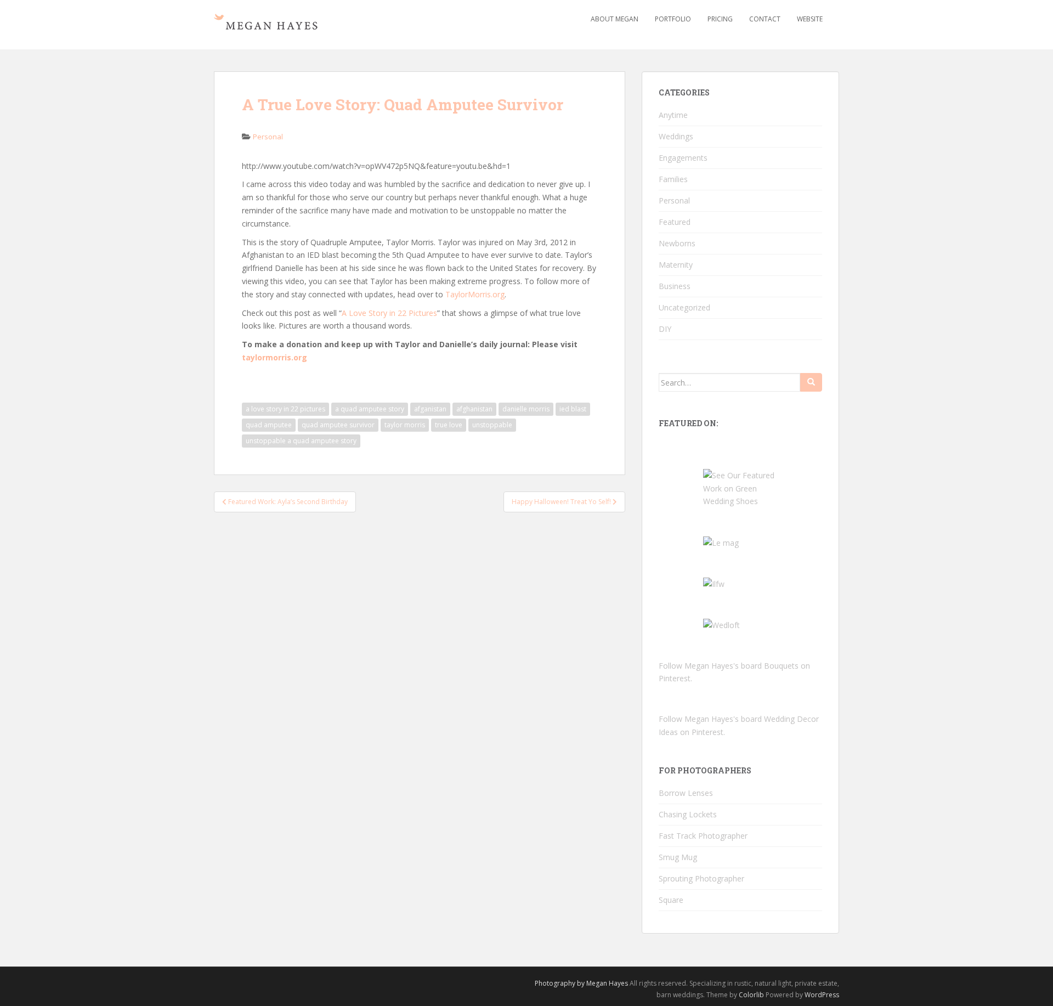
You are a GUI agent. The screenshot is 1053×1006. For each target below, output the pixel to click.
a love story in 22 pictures (285, 409)
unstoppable (492, 424)
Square (671, 900)
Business (674, 286)
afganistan (430, 409)
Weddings (676, 136)
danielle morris (526, 409)
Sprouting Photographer (701, 878)
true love (448, 424)
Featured (674, 222)
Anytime (673, 115)
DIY (665, 329)
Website (810, 19)
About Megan (614, 19)
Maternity (676, 264)
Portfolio (673, 19)
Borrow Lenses (686, 793)
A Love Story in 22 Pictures (389, 313)
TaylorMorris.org (475, 294)
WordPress (822, 994)
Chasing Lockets (688, 814)
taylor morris (404, 424)
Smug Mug (678, 857)
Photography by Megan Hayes (581, 983)
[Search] (811, 382)
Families (673, 179)
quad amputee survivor (338, 424)
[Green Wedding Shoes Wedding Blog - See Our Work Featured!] (740, 487)
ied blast (572, 409)
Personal (268, 137)
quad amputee (269, 424)
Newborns (677, 243)
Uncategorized (684, 307)
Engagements (683, 157)
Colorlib (751, 994)
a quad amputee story (369, 409)
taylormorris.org (274, 357)
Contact (764, 19)
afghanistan (474, 409)
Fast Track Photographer (703, 835)
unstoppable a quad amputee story (301, 440)
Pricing (720, 19)
